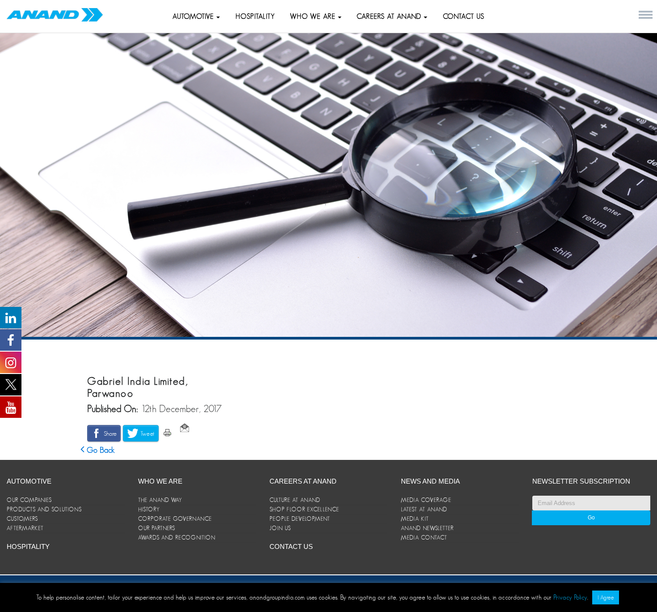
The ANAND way (160, 500)
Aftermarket (25, 528)
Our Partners (156, 528)
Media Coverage (426, 500)
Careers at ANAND (390, 17)
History (149, 509)
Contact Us (463, 17)
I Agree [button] (606, 597)
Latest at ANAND (424, 509)
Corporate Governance (175, 518)
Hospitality (255, 17)
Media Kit (415, 518)
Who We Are (160, 481)
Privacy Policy (570, 597)
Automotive (194, 17)
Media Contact (424, 537)
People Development (300, 518)
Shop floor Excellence (304, 509)
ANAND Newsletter (427, 528)
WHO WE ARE (314, 17)
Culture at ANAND (295, 500)
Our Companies (29, 500)
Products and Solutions (44, 509)
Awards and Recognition (176, 537)
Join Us (280, 528)
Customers (22, 518)
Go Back (99, 450)
